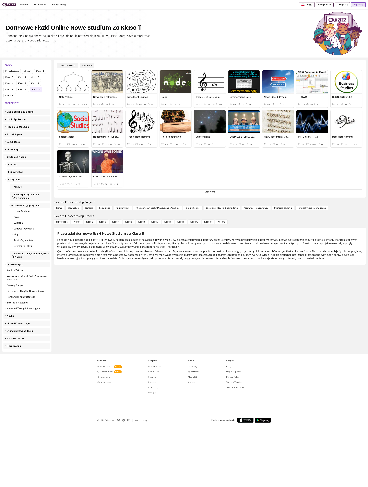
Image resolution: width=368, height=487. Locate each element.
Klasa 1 (27, 71)
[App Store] (245, 420)
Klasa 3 (9, 77)
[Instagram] (128, 420)
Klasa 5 (35, 77)
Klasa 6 (9, 83)
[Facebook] (123, 420)
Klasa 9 (9, 89)
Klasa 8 (35, 83)
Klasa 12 (9, 95)
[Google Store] (263, 420)
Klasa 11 (36, 89)
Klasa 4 (22, 77)
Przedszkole (12, 71)
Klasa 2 (40, 71)
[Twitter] (118, 420)
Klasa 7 (22, 83)
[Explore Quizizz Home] (9, 5)
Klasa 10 (22, 89)
